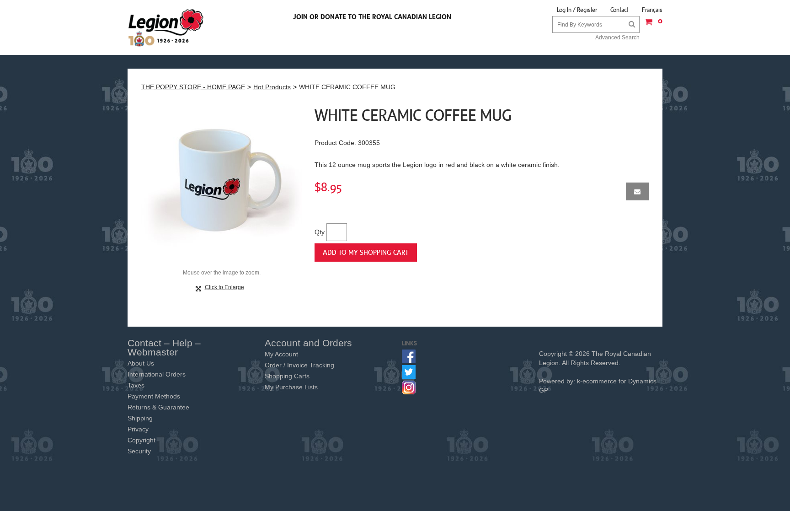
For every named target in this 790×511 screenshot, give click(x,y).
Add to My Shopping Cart (366, 252)
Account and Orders (308, 343)
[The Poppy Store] (166, 27)
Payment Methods (154, 396)
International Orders (157, 374)
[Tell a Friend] (637, 191)
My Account (281, 354)
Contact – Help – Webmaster (164, 347)
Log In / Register (577, 9)
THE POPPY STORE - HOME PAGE (193, 87)
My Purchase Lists (291, 387)
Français (652, 9)
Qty (320, 232)
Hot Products (272, 87)
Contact (619, 9)
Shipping (140, 418)
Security (139, 451)
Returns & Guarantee (158, 407)
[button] (651, 25)
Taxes (136, 385)
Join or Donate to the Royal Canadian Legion (372, 16)
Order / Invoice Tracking (299, 365)
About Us (141, 363)
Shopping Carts (287, 376)
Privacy (138, 429)
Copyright (141, 440)
